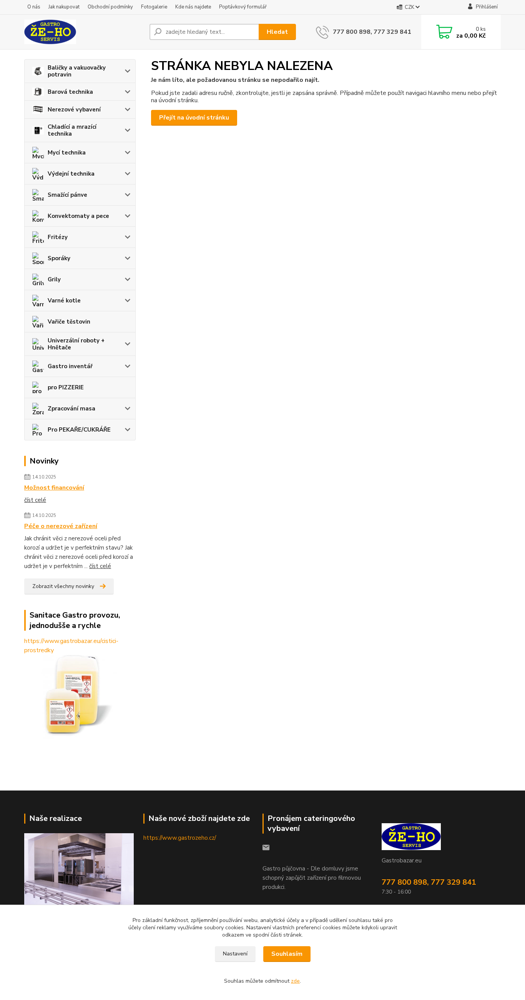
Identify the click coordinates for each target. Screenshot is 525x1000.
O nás (33, 6)
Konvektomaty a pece (78, 216)
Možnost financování (54, 487)
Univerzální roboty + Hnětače (76, 344)
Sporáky (59, 258)
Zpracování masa (71, 408)
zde (295, 981)
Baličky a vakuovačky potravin (77, 71)
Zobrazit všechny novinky (63, 586)
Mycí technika (67, 152)
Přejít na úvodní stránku (194, 117)
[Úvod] (83, 32)
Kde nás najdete (193, 6)
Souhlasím (286, 954)
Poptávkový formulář (243, 6)
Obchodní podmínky (110, 6)
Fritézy (58, 237)
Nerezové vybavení (74, 109)
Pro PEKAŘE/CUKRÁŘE (79, 430)
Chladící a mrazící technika (72, 130)
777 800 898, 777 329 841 (372, 32)
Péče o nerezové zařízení (60, 526)
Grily (54, 279)
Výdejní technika (71, 174)
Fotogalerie (154, 6)
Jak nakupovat (64, 6)
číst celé (35, 500)
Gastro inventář (70, 366)
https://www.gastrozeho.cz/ (179, 838)
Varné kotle (64, 300)
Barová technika (70, 92)
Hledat (277, 32)
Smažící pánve (67, 195)
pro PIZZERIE (66, 387)
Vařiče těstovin (69, 322)
